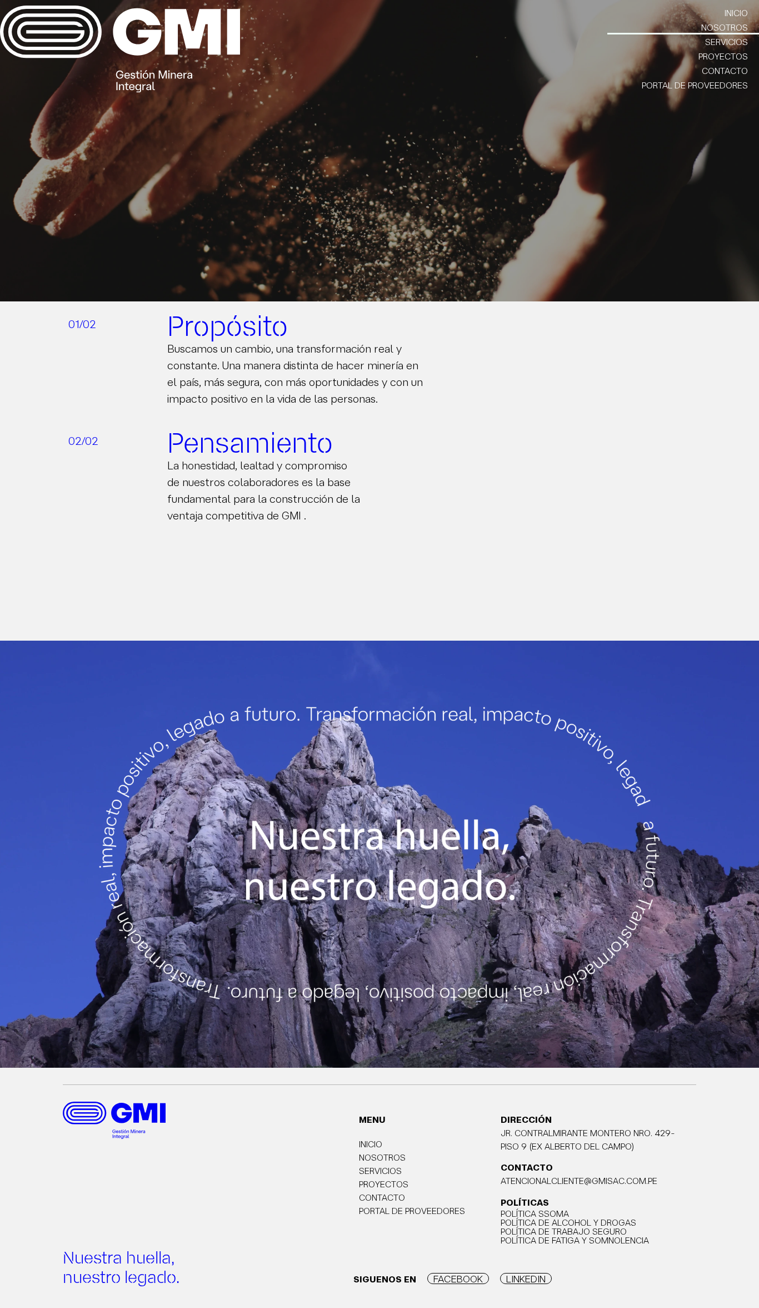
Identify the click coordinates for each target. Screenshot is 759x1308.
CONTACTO (725, 71)
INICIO (736, 13)
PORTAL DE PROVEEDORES (695, 85)
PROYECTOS (723, 56)
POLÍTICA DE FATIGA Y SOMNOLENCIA (575, 1240)
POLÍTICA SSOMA (535, 1213)
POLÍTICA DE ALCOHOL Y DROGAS (568, 1222)
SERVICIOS (726, 42)
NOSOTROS (724, 27)
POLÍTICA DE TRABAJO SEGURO (564, 1231)
